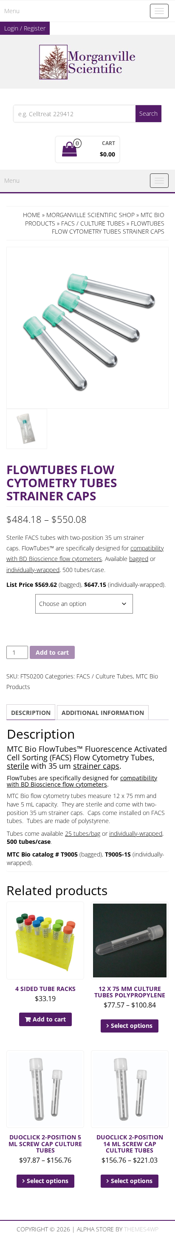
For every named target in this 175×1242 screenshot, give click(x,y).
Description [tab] (31, 713)
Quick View (80, 914)
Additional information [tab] (103, 713)
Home (31, 215)
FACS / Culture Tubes (93, 223)
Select (17, 598)
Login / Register (24, 28)
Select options (131, 1026)
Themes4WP (141, 1229)
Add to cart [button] (49, 1019)
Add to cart (52, 652)
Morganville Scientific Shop (90, 215)
